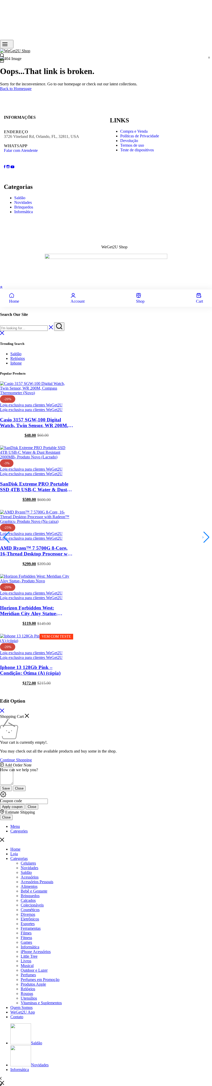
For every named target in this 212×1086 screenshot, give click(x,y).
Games (26, 942)
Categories (19, 831)
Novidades (23, 202)
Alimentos (29, 886)
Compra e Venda (134, 131)
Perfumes (28, 975)
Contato (16, 1017)
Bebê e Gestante (34, 891)
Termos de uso (132, 145)
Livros (26, 961)
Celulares (28, 863)
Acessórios (30, 877)
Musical (27, 965)
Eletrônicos (30, 919)
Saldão (19, 198)
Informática (23, 212)
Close (19, 788)
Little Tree (29, 956)
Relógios (17, 358)
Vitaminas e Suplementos (41, 1003)
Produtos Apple (33, 984)
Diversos (28, 914)
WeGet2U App (22, 1012)
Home (15, 849)
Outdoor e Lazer (34, 970)
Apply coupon (12, 807)
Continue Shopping (16, 760)
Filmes (26, 933)
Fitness (26, 937)
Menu (15, 826)
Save (6, 788)
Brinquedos (23, 207)
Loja (14, 854)
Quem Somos (21, 1007)
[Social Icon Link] (5, 167)
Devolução (129, 140)
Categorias (19, 858)
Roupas (27, 993)
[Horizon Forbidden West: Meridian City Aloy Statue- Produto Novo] (36, 581)
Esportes (28, 923)
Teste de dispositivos (137, 150)
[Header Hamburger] (6, 44)
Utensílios (29, 998)
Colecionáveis (32, 905)
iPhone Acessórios (36, 951)
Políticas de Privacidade (139, 136)
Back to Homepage (16, 88)
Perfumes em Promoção (40, 979)
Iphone (16, 363)
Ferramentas (31, 928)
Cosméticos (30, 910)
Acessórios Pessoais (37, 882)
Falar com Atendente (21, 150)
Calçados (28, 900)
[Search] (2, 56)
